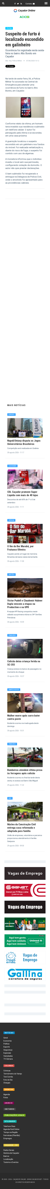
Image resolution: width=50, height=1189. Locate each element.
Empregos (7, 1138)
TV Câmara (8, 1059)
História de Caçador (11, 1153)
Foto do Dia (7, 1080)
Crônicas (7, 1071)
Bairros (6, 1156)
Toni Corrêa (8, 1077)
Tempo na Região (10, 1132)
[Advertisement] (25, 300)
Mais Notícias (16, 405)
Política (6, 1044)
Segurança (7, 1050)
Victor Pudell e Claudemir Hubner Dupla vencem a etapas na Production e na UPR (24, 604)
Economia (7, 1041)
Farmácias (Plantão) (11, 1135)
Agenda (6, 1094)
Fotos (5, 1098)
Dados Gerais (8, 1150)
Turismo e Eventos (10, 1162)
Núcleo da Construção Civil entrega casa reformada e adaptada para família (21, 828)
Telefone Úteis (9, 1126)
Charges (6, 1083)
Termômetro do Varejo (12, 1074)
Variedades (8, 1056)
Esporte (6, 1047)
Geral (5, 1038)
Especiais (7, 1053)
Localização (8, 1159)
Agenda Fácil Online (11, 1129)
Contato (29, 4)
